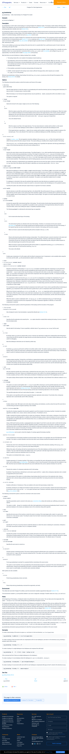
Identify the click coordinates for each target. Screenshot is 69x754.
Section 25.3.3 (43, 312)
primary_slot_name (25, 388)
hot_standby (46, 51)
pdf (14, 686)
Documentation (20, 718)
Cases (30, 2)
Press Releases (20, 744)
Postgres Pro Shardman (7, 720)
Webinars (19, 720)
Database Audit (35, 723)
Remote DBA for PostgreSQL (35, 726)
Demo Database (6, 742)
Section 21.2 (25, 39)
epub (5, 686)
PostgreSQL (39, 700)
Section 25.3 (41, 27)
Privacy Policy (61, 734)
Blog (18, 716)
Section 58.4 (48, 608)
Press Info (19, 745)
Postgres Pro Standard (27, 700)
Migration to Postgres (37, 719)
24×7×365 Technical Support (36, 717)
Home (58, 7)
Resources (43, 2)
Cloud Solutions (5, 726)
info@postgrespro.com (37, 741)
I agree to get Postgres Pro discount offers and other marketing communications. (56, 738)
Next (64, 7)
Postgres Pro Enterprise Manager (7, 722)
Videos (18, 721)
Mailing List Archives (7, 744)
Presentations (20, 723)
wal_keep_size (12, 225)
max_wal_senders (23, 40)
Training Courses (6, 738)
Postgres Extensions (7, 728)
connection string (37, 501)
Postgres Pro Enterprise (7, 716)
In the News (19, 742)
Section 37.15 (54, 591)
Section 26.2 (25, 29)
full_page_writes (27, 52)
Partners (19, 738)
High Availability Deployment (38, 721)
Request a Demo (61, 2)
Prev (5, 7)
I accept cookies (60, 752)
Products (23, 2)
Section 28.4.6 (11, 76)
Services (16, 2)
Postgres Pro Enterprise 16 (12, 700)
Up (9, 7)
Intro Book (4, 740)
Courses (36, 2)
